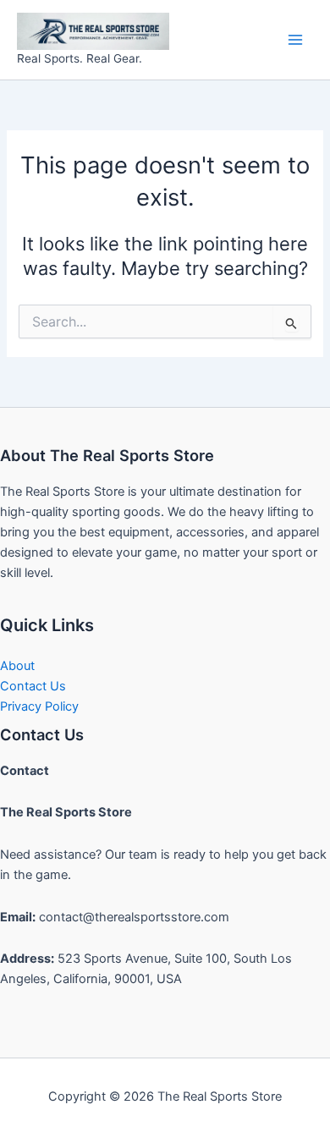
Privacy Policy (39, 706)
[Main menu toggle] (295, 40)
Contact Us (33, 686)
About (17, 665)
